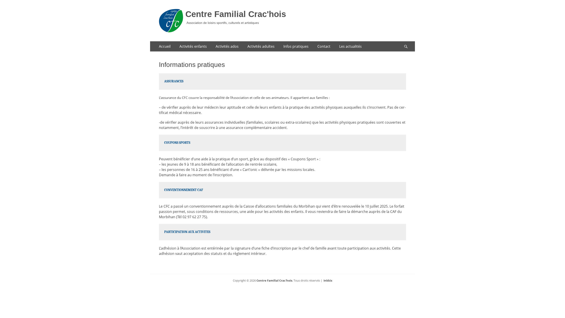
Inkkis (328, 280)
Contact (323, 46)
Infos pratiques (296, 46)
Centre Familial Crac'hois (235, 14)
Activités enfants (193, 46)
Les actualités (350, 46)
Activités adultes (261, 46)
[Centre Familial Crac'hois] (171, 20)
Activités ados (227, 46)
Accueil (165, 46)
